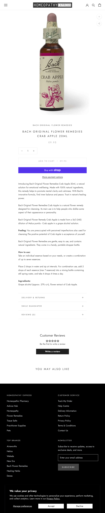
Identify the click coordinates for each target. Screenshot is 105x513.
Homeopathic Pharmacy (18, 401)
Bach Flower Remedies (17, 466)
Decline (79, 506)
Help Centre (63, 406)
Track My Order (65, 401)
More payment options (52, 177)
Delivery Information (67, 410)
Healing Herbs (13, 470)
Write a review (52, 351)
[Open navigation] (5, 5)
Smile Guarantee (32, 306)
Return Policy (64, 415)
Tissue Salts (12, 420)
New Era (11, 461)
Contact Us (63, 430)
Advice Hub (12, 406)
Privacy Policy (64, 420)
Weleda (10, 456)
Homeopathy (12, 410)
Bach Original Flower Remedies (52, 125)
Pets (9, 430)
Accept (51, 506)
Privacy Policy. (53, 498)
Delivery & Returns (33, 297)
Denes (9, 475)
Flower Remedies (14, 415)
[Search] (93, 5)
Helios (10, 451)
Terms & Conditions (67, 425)
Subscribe (68, 467)
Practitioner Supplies (16, 425)
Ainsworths (12, 446)
